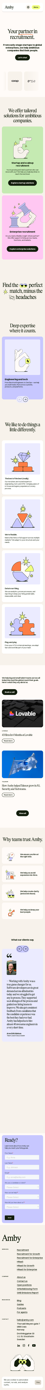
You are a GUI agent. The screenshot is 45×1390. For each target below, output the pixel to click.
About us (21, 1277)
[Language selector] (28, 7)
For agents (22, 1312)
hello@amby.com (25, 1319)
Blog (19, 1300)
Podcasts (21, 1308)
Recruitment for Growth (28, 1254)
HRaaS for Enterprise (27, 1269)
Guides (20, 1304)
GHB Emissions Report (28, 1292)
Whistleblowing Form (27, 1288)
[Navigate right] (25, 948)
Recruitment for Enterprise (30, 1257)
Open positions (24, 1285)
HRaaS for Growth (25, 1265)
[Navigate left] (19, 948)
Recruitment (23, 1250)
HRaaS (20, 1261)
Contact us (22, 1281)
